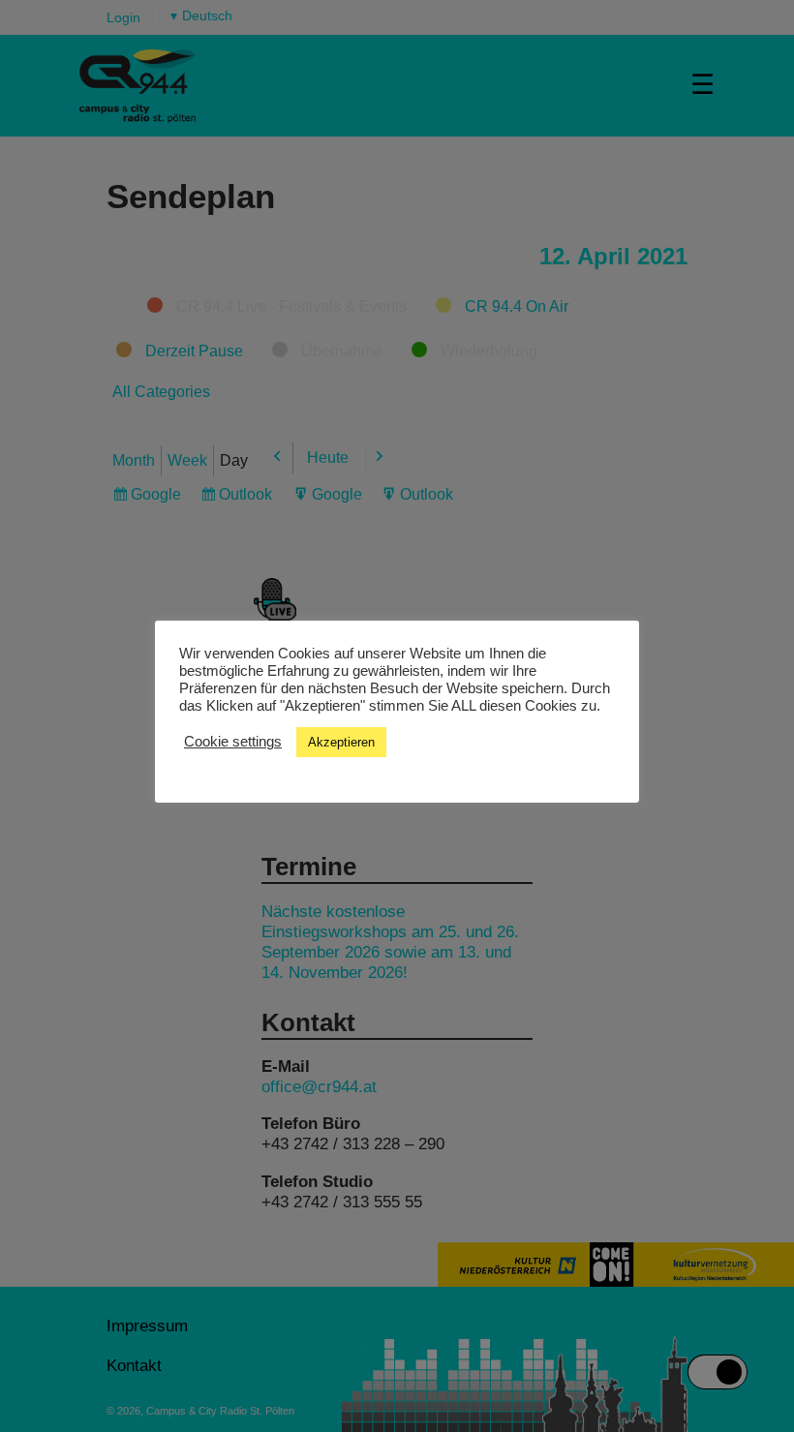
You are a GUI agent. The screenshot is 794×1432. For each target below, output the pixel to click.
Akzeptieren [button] (341, 742)
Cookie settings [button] (233, 741)
